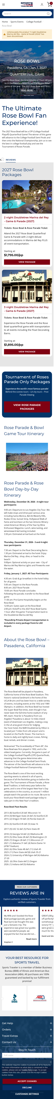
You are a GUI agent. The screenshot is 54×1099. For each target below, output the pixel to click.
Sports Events (17, 21)
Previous (2, 159)
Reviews (11, 160)
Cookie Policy (27, 1070)
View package (27, 262)
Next (51, 926)
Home (5, 21)
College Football (33, 21)
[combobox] (27, 13)
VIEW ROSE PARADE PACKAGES (27, 407)
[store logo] (27, 4)
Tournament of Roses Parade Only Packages (27, 379)
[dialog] (27, 1079)
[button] (42, 4)
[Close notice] (51, 1062)
